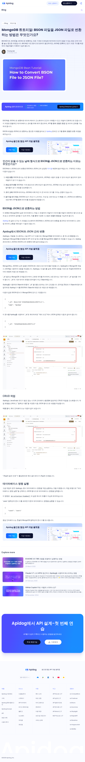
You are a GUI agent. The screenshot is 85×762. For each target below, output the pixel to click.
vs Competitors (75, 694)
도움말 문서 (22, 694)
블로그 (21, 711)
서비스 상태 (39, 720)
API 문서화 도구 (57, 707)
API (3, 713)
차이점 (49, 169)
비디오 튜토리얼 (23, 707)
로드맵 (21, 725)
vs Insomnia (74, 707)
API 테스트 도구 (57, 694)
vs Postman (74, 698)
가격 (3, 698)
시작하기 (21, 698)
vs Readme (73, 720)
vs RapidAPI (74, 716)
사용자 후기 (5, 722)
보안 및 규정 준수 (41, 716)
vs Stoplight (73, 711)
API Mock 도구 (57, 711)
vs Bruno (72, 703)
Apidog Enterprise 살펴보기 (68, 107)
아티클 (21, 720)
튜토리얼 (13, 23)
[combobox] (25, 677)
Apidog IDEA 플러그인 (8, 704)
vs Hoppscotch (75, 725)
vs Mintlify (73, 729)
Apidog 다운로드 (7, 694)
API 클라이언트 (57, 703)
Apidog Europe (7, 709)
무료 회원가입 (32, 642)
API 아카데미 (22, 703)
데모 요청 (38, 698)
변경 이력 (4, 718)
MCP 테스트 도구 (58, 716)
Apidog (49, 131)
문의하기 (38, 707)
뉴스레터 (21, 716)
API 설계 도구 (57, 698)
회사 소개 (38, 694)
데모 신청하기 (52, 3)
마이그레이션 (40, 703)
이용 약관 (38, 711)
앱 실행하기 (67, 3)
